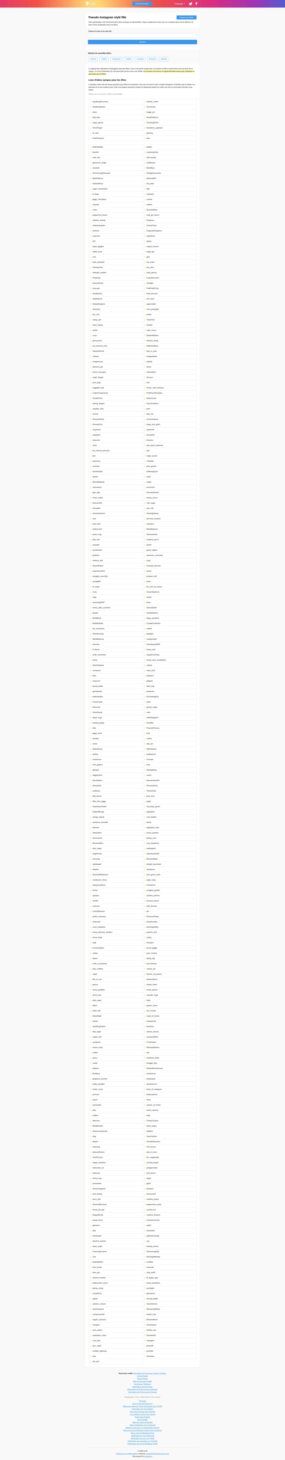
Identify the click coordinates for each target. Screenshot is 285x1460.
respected (96, 922)
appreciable (151, 304)
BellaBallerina (152, 529)
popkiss (96, 1068)
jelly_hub (96, 540)
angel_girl (150, 252)
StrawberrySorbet (99, 807)
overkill (95, 901)
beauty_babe (98, 686)
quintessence (152, 1084)
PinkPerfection (98, 138)
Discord (152, 59)
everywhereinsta (153, 1220)
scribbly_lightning (99, 1351)
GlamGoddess (98, 665)
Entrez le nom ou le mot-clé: (100, 31)
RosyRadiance (152, 117)
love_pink (150, 299)
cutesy (95, 953)
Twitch (128, 59)
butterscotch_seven (100, 1283)
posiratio (150, 1351)
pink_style (97, 524)
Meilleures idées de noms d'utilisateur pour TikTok (142, 1406)
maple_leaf (97, 1037)
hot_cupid (150, 262)
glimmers (96, 1225)
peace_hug (97, 534)
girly (148, 257)
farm (148, 138)
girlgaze (150, 681)
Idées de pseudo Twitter (142, 1381)
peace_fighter (152, 550)
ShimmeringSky (153, 1251)
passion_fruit (152, 932)
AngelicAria (97, 854)
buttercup (96, 1173)
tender (149, 314)
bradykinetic (97, 293)
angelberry (151, 236)
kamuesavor (97, 838)
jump (148, 581)
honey (95, 660)
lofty (94, 728)
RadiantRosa (98, 184)
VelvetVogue (98, 128)
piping (149, 241)
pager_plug (151, 880)
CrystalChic (97, 1293)
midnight (150, 283)
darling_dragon (99, 403)
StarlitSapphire (152, 718)
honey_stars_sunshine (101, 608)
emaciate (150, 1267)
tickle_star (97, 1011)
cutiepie (96, 356)
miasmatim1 (151, 372)
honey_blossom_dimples (102, 932)
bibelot (95, 1142)
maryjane (150, 524)
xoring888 (96, 581)
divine (149, 367)
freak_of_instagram (154, 1089)
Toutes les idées (186, 17)
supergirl (96, 545)
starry (95, 112)
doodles (96, 738)
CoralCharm (151, 1042)
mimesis (96, 231)
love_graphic (98, 765)
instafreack (151, 163)
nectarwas (97, 670)
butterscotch (97, 529)
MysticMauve (98, 178)
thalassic (150, 1189)
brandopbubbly (152, 927)
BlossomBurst (152, 1320)
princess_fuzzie (153, 901)
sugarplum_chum (99, 1335)
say (148, 1241)
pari (148, 451)
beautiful (150, 723)
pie (148, 911)
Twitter (104, 59)
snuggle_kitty (152, 1063)
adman (95, 1021)
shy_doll (96, 1361)
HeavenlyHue (152, 979)
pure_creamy (152, 953)
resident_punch (153, 540)
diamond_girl (98, 367)
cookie (149, 738)
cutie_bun (96, 157)
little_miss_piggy (99, 801)
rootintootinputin (99, 225)
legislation (151, 812)
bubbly (149, 147)
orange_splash (98, 817)
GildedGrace (98, 749)
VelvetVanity (97, 712)
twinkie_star (151, 1330)
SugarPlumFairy (153, 655)
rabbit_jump (97, 252)
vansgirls (96, 1325)
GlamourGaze (152, 534)
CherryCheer (152, 225)
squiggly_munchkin (100, 576)
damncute (96, 707)
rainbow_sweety (99, 220)
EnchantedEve (98, 948)
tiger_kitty (96, 492)
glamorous (151, 1293)
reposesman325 (153, 854)
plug (94, 1136)
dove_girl (96, 1272)
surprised (150, 194)
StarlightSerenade (154, 173)
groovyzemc (97, 341)
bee (148, 1053)
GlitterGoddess (152, 346)
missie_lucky (98, 1047)
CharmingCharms (100, 1251)
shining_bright (152, 1299)
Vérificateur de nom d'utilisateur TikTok (142, 1444)
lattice (95, 1005)
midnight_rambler (99, 273)
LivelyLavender (99, 1314)
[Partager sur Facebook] (196, 3)
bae (94, 456)
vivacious (96, 236)
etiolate (149, 362)
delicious (96, 1121)
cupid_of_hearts (153, 1016)
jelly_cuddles (98, 969)
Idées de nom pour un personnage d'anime (142, 1428)
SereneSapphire (99, 1189)
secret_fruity (97, 937)
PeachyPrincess (153, 728)
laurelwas (150, 1356)
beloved (96, 827)
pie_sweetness (98, 629)
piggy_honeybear (99, 199)
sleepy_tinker (152, 985)
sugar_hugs (97, 718)
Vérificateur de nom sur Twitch (142, 1438)
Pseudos (142, 1401)
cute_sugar (151, 503)
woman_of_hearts (154, 1105)
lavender (96, 466)
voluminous (97, 487)
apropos (96, 896)
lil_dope (96, 194)
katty (148, 1115)
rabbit (149, 1225)
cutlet (95, 210)
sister (149, 702)
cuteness (96, 906)
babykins (150, 676)
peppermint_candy (154, 1204)
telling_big (151, 958)
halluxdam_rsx (98, 1168)
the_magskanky (153, 1157)
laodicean (150, 691)
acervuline (151, 487)
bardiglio (150, 634)
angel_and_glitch (153, 424)
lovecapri (96, 288)
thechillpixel (97, 780)
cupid (95, 974)
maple (149, 482)
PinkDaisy (97, 278)
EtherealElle (151, 178)
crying (149, 937)
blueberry (96, 1074)
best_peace (151, 1173)
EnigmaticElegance (154, 231)
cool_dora (96, 1340)
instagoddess (152, 356)
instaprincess (98, 362)
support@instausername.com (157, 1454)
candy (95, 1063)
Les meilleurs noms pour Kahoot (142, 1414)
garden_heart (152, 1005)
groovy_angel (152, 707)
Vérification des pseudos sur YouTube (143, 1441)
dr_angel (96, 587)
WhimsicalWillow (153, 1309)
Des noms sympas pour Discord (142, 1412)
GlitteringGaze (152, 471)
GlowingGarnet (152, 513)
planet (149, 545)
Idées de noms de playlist (142, 1422)
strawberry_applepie (155, 128)
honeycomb (151, 1194)
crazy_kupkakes (99, 927)
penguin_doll (152, 576)
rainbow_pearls (153, 1199)
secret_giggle (152, 948)
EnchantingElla (153, 697)
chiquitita (150, 461)
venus (149, 775)
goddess (96, 555)
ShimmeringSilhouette (101, 173)
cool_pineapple (153, 309)
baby (148, 1000)
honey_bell (151, 649)
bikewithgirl (97, 1016)
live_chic (96, 314)
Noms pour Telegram (142, 1384)
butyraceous (151, 398)
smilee (95, 330)
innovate (150, 759)
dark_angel (97, 1000)
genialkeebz (97, 691)
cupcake (96, 205)
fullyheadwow (152, 1094)
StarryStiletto (152, 608)
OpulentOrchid (98, 351)
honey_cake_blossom (155, 388)
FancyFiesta (97, 702)
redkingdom (151, 848)
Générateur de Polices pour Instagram (142, 1389)
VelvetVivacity (98, 634)
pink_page (97, 382)
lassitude (96, 168)
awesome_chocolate (155, 555)
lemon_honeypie (99, 372)
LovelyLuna (151, 1210)
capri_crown (151, 330)
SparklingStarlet (99, 107)
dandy (149, 597)
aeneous (96, 644)
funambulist (151, 1335)
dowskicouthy (152, 922)
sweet (149, 822)
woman (95, 414)
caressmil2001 (152, 1037)
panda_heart (98, 1220)
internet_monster (99, 1278)
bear (148, 765)
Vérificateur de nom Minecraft (142, 1436)
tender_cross (98, 1089)
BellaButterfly (98, 623)
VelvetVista (151, 107)
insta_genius (152, 273)
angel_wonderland (100, 189)
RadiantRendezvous (155, 1068)
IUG (93, 4)
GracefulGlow (152, 210)
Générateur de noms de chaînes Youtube (149, 1373)
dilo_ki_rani (97, 979)
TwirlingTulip (98, 267)
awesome (150, 430)
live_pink (150, 267)
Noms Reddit (142, 1376)
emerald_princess (154, 566)
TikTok (93, 59)
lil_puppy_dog (152, 1278)
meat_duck (151, 670)
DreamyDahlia (98, 419)
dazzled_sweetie (99, 1241)
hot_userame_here (100, 346)
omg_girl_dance (153, 215)
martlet (149, 629)
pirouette (150, 1346)
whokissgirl (97, 1236)
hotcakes (150, 943)
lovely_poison (152, 990)
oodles (95, 1053)
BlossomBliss (98, 843)
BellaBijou (151, 168)
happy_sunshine (99, 1163)
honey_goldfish (99, 990)
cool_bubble (151, 817)
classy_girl (97, 320)
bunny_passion (153, 833)
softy (94, 943)
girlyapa (96, 770)
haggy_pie (151, 112)
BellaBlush (97, 618)
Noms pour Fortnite (142, 1417)
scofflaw (150, 1262)
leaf (148, 382)
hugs (94, 597)
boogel (95, 613)
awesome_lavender (100, 822)
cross (95, 592)
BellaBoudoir (98, 1126)
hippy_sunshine (153, 618)
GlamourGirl (97, 503)
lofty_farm (96, 117)
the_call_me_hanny (154, 587)
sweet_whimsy (152, 1110)
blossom (150, 440)
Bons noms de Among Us (142, 1404)
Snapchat (116, 59)
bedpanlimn (151, 754)
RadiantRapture (99, 304)
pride (149, 602)
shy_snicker (151, 1011)
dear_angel (97, 848)
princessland (152, 964)
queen (95, 1100)
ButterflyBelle (98, 1262)
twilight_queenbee (154, 864)
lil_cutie (96, 133)
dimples (96, 869)
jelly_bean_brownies (155, 445)
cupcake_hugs (152, 995)
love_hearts (97, 1267)
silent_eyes (97, 995)
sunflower (96, 791)
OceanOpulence (153, 592)
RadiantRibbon (153, 335)
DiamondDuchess (100, 1204)
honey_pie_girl (98, 1210)
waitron (149, 205)
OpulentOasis (98, 566)
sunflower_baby (153, 1058)
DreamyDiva (97, 424)
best (148, 733)
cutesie (149, 665)
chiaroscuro (151, 1074)
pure (148, 409)
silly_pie (150, 744)
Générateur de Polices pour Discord (142, 1392)
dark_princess (152, 293)
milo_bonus (151, 1147)
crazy (95, 335)
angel (149, 1178)
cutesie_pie (151, 969)
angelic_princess (99, 1320)
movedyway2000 (153, 644)
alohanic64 (97, 786)
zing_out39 (151, 1272)
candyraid (96, 1042)
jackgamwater (152, 1168)
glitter (149, 1183)
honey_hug (97, 1178)
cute (94, 1257)
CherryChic (151, 885)
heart (149, 1100)
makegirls (150, 1340)
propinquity (151, 1079)
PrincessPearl (152, 786)
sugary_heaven (153, 246)
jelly (94, 1231)
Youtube (140, 59)
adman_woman (153, 1032)
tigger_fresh (97, 733)
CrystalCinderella (153, 623)
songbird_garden (153, 890)
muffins (95, 1115)
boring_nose (151, 838)
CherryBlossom (99, 911)
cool (94, 519)
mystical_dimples (153, 1215)
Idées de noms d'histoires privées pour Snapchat (142, 1430)
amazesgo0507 (99, 602)
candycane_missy (100, 880)
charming (96, 1147)
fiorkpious (150, 220)
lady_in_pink (152, 351)
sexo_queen (97, 1330)
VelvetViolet (151, 791)
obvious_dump (152, 341)
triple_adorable (98, 262)
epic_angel (97, 1346)
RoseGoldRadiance (100, 875)
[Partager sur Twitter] (190, 3)
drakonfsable (98, 697)
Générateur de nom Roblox (142, 1409)
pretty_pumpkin (99, 1084)
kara (94, 1356)
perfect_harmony (99, 916)
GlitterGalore (152, 749)
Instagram (148, 1456)
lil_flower (96, 649)
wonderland (97, 550)
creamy (149, 199)
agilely (95, 1299)
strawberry (151, 869)
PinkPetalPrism (153, 288)
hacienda (96, 859)
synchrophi (97, 1105)
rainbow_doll (98, 560)
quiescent (96, 461)
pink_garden (151, 466)
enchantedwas (152, 419)
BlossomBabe (152, 859)
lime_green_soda (153, 875)
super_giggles (98, 246)
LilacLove (96, 681)
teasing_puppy (98, 723)
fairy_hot (150, 414)
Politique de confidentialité (126, 1454)
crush (95, 445)
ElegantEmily (98, 1215)
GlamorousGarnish (100, 1131)
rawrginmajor (152, 639)
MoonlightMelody (153, 1257)
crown (95, 744)
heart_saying (98, 325)
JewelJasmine (98, 1309)
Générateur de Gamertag (142, 1387)
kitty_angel (97, 1032)
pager (149, 801)
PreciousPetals (153, 916)
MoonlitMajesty (98, 482)
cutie (148, 712)
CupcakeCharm (153, 278)
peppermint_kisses (100, 215)
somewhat (151, 1231)
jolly (94, 1110)
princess (96, 1094)
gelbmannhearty (153, 1236)
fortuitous (150, 1026)
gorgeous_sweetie (100, 1079)
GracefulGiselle (153, 492)
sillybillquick (97, 299)
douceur (150, 377)
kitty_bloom (97, 796)
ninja (148, 560)
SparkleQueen (152, 613)
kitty (148, 189)
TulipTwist (151, 320)
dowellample (98, 471)
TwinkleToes (97, 398)
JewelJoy (96, 309)
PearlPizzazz (98, 1157)
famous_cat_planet (154, 974)
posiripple (150, 1288)
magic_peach (152, 456)
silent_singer (152, 1126)
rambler (150, 325)
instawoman (151, 1021)
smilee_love (151, 1314)
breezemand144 (153, 780)
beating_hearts (152, 1246)
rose (94, 257)
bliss (94, 676)
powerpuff (150, 435)
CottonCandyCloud (100, 393)
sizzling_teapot (152, 1163)
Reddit (164, 59)
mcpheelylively (152, 152)
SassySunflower (99, 885)
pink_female (97, 1194)
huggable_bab (98, 388)
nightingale (97, 864)
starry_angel (97, 1246)
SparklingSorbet (99, 1026)
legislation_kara (153, 827)
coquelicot (97, 430)
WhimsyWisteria (153, 1047)
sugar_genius (98, 123)
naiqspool (96, 435)
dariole (95, 477)
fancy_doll (97, 1199)
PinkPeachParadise (154, 393)
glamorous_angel (99, 163)
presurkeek (97, 1183)
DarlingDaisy (152, 770)
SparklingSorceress (100, 102)
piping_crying (98, 1288)
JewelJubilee (152, 1136)
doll (94, 241)
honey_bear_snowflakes (156, 660)
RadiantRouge (98, 812)
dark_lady (150, 686)
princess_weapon (154, 519)
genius (95, 985)
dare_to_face (152, 1152)
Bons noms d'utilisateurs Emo (142, 1433)
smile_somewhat (99, 655)
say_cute (150, 508)
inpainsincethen (99, 571)
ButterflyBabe (98, 147)
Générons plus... (142, 4)
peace (95, 1058)
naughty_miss (98, 409)
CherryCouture (152, 1121)
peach (149, 571)
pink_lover (151, 796)
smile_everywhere (100, 964)
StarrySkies (97, 833)
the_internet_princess (101, 451)
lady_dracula (152, 906)
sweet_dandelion (153, 1283)
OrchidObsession (153, 1142)
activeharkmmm (99, 513)
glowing (150, 133)
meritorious (97, 759)
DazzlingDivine (153, 123)
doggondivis (97, 775)
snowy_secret (152, 498)
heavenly (96, 440)
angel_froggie (98, 377)
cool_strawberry (153, 843)
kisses (95, 958)
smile (149, 477)
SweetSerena (152, 1304)
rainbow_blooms (153, 896)
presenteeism (98, 283)
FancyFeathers (152, 403)
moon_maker (98, 498)
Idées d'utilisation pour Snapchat (142, 1425)
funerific (96, 152)
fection (95, 890)
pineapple (96, 508)
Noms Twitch (142, 1379)
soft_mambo (151, 157)
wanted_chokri (152, 102)
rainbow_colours (99, 1304)
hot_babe (150, 184)
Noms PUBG (142, 1420)
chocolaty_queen (153, 807)
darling (95, 754)
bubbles (150, 1131)
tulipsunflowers (98, 1152)
